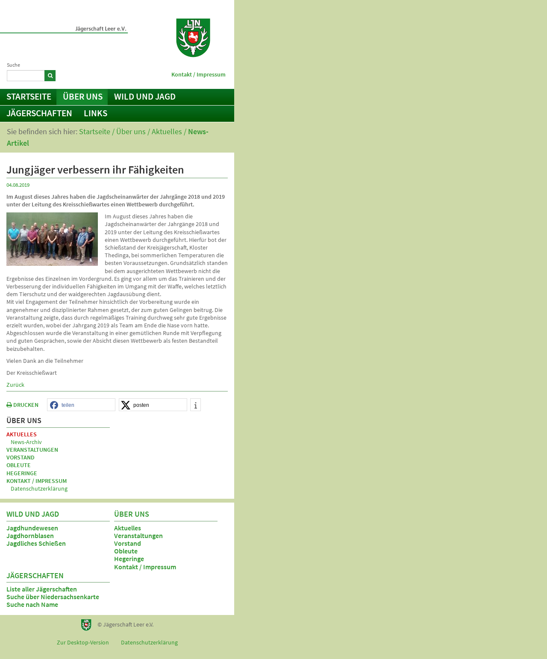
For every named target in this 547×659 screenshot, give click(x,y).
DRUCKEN (25, 405)
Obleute (18, 465)
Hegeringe (21, 473)
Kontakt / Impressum (198, 74)
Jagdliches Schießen (36, 543)
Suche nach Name (32, 604)
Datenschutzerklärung (39, 488)
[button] (81, 405)
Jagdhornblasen (30, 535)
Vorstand (20, 457)
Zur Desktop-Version (83, 642)
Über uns (83, 96)
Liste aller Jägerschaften (41, 589)
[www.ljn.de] (193, 37)
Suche (13, 65)
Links (95, 113)
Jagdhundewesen (32, 528)
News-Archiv (26, 442)
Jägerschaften (39, 113)
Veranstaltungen (32, 449)
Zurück (15, 384)
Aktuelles (167, 131)
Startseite (28, 96)
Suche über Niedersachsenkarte (52, 596)
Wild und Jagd (145, 96)
